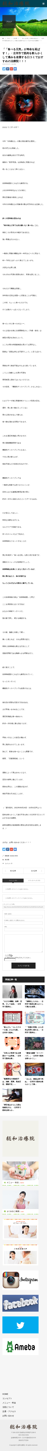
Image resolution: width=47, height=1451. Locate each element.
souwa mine (14, 856)
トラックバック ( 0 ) (34, 880)
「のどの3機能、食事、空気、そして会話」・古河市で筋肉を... (12, 1004)
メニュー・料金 (9, 1403)
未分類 (13, 64)
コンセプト (7, 1398)
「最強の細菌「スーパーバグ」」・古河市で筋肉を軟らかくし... (34, 1055)
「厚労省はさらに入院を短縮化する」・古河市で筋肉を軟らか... (11, 1107)
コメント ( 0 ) (13, 880)
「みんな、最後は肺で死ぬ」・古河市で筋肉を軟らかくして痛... (34, 1081)
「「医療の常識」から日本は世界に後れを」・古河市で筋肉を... (34, 1030)
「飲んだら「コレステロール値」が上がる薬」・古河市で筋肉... (11, 1030)
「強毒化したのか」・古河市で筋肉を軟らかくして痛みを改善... (34, 1004)
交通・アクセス (9, 1411)
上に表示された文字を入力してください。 (18, 958)
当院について (8, 1407)
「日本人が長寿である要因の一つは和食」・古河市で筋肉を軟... (11, 1055)
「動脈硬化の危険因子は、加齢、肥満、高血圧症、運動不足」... (11, 1081)
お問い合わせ (8, 1416)
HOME (5, 1394)
